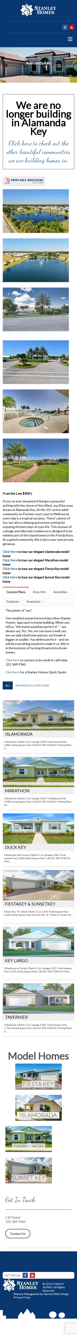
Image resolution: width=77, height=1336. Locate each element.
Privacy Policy (22, 1297)
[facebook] (65, 27)
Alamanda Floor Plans (32, 685)
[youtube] (71, 27)
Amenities (60, 592)
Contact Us (18, 1234)
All (7, 685)
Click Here (10, 552)
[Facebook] (25, 1275)
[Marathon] (38, 772)
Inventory (33, 601)
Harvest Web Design (56, 1294)
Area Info (39, 592)
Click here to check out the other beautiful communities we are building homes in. (38, 151)
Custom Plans (15, 592)
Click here (13, 660)
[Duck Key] (38, 829)
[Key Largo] (38, 942)
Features (12, 601)
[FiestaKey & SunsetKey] (38, 885)
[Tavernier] (38, 998)
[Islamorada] (38, 715)
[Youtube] (32, 1275)
